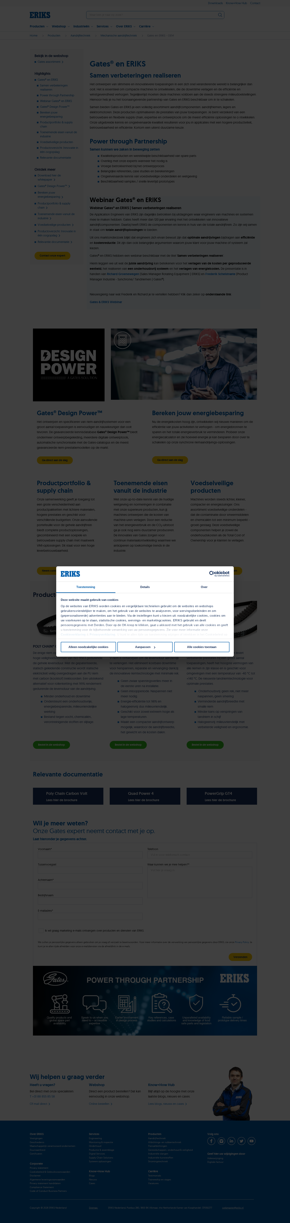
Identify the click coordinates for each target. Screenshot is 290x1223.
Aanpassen (143, 647)
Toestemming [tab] (85, 587)
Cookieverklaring (73, 634)
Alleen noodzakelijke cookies (88, 647)
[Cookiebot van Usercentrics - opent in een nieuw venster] (212, 574)
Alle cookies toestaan (201, 647)
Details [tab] (145, 587)
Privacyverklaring (102, 634)
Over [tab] (204, 587)
